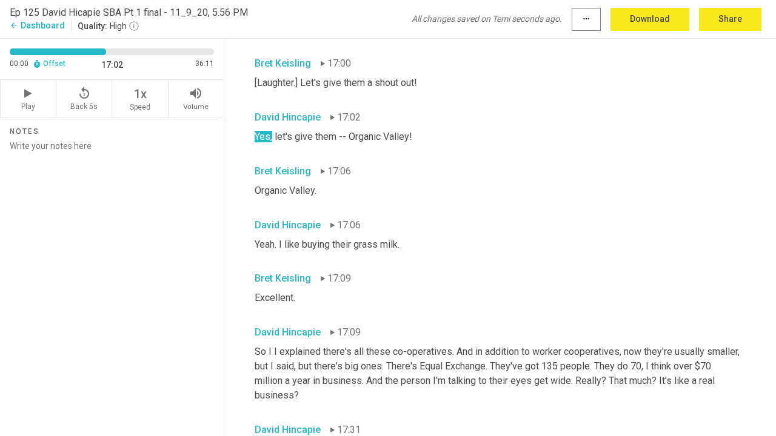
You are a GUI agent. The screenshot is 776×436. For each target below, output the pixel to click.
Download (650, 19)
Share (730, 19)
